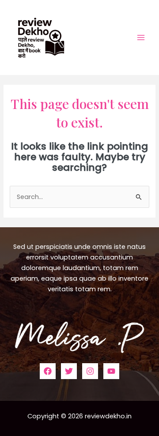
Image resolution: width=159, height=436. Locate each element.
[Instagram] (90, 371)
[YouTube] (111, 371)
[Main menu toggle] (141, 37)
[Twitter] (69, 371)
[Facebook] (48, 371)
